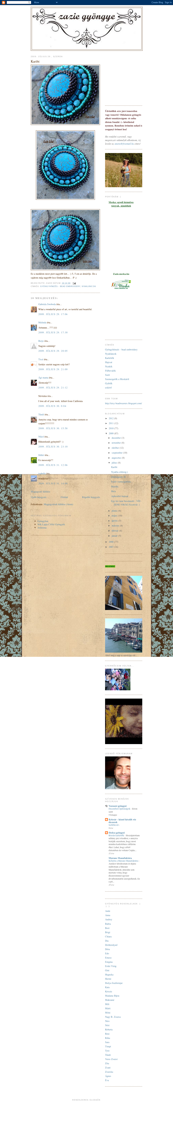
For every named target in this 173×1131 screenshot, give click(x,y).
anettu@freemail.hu (124, 143)
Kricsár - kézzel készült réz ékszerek (122, 821)
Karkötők (109, 358)
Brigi (107, 932)
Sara (107, 1042)
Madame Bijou (112, 995)
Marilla (114, 486)
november (116, 442)
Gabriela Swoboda (47, 304)
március (116, 525)
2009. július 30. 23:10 (53, 446)
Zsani (107, 1067)
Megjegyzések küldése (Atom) (58, 504)
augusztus (117, 457)
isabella (42, 473)
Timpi (108, 1046)
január (115, 535)
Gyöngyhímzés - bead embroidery (60, 286)
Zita (107, 1063)
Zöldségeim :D (118, 476)
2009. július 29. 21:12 (53, 387)
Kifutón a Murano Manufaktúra (124, 860)
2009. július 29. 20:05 (53, 350)
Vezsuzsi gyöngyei (118, 806)
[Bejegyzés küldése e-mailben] (74, 283)
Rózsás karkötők (117, 835)
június (115, 510)
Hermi (108, 978)
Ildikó (41, 455)
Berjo (41, 340)
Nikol (41, 436)
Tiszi (40, 359)
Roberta (109, 1029)
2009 (111, 433)
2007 (111, 546)
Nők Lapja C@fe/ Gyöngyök (51, 524)
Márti (107, 1008)
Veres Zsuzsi (111, 1059)
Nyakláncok (89, 286)
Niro (107, 1021)
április (115, 520)
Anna (107, 915)
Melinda (42, 322)
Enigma (109, 961)
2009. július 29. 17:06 (53, 314)
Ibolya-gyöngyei (117, 832)
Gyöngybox (43, 521)
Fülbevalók (110, 370)
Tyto (107, 1050)
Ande (107, 911)
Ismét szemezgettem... (122, 481)
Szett (107, 374)
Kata (107, 987)
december (116, 437)
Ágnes (108, 1076)
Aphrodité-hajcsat (119, 496)
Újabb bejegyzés (38, 497)
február (115, 530)
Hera (113, 491)
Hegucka (109, 974)
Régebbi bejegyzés (91, 497)
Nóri (107, 1025)
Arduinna (42, 527)
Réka (107, 1038)
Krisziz (108, 991)
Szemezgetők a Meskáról (117, 379)
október (116, 447)
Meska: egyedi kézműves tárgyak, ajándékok (121, 203)
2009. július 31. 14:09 (53, 483)
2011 (111, 423)
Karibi (114, 467)
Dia (106, 940)
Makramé (109, 999)
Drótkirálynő (111, 945)
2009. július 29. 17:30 (53, 332)
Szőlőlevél (114, 824)
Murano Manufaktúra (120, 858)
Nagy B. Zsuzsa (113, 1016)
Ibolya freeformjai (113, 983)
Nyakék (108, 366)
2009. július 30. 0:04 (52, 406)
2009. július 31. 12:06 (53, 465)
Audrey (108, 919)
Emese (108, 957)
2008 (111, 541)
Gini (107, 970)
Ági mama (43, 377)
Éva (107, 1080)
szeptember (117, 452)
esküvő (108, 387)
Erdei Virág (110, 966)
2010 (111, 428)
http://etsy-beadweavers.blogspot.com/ (123, 403)
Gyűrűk (108, 383)
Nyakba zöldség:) (119, 472)
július (115, 462)
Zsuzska (109, 1071)
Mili (107, 1004)
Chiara (108, 936)
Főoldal (64, 497)
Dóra (107, 949)
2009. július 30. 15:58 (53, 428)
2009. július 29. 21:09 (53, 369)
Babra (108, 923)
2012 (111, 418)
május (115, 515)
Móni (107, 1012)
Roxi (107, 1033)
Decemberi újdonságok (120, 808)
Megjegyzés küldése (40, 491)
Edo (107, 953)
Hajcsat (108, 362)
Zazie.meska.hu (121, 274)
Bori (107, 928)
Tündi (41, 414)
